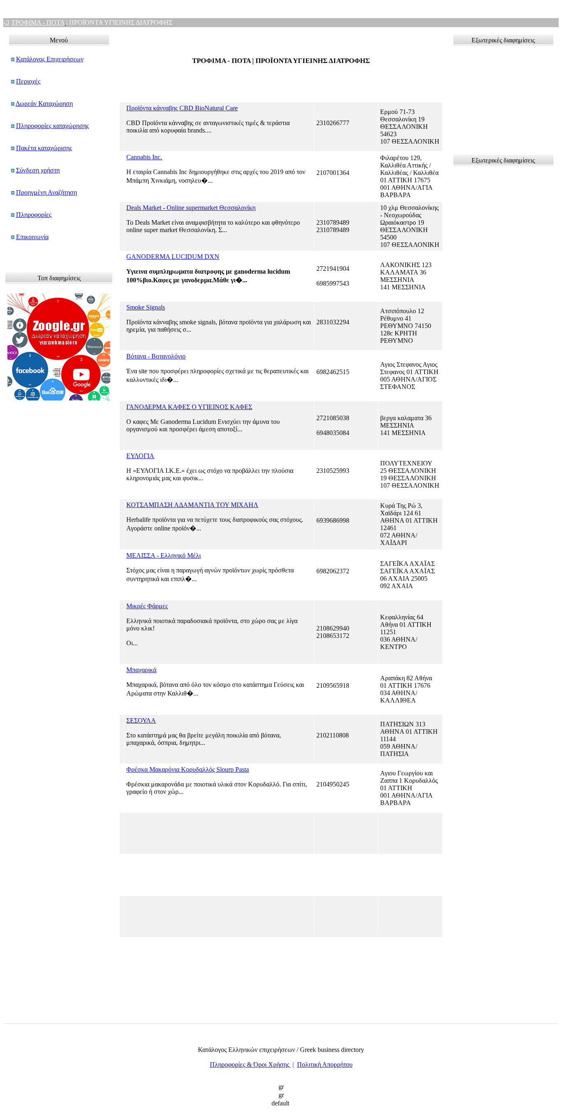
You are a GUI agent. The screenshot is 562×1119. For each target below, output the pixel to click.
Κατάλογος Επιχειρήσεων (50, 59)
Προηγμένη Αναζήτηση (46, 192)
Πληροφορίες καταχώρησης (52, 125)
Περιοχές (28, 81)
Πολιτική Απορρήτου (325, 1064)
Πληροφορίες (33, 214)
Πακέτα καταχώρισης (44, 147)
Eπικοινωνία (32, 236)
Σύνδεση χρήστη (38, 170)
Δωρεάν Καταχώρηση (44, 103)
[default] (281, 1104)
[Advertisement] (496, 97)
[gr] (281, 1087)
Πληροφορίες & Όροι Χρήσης (250, 1064)
